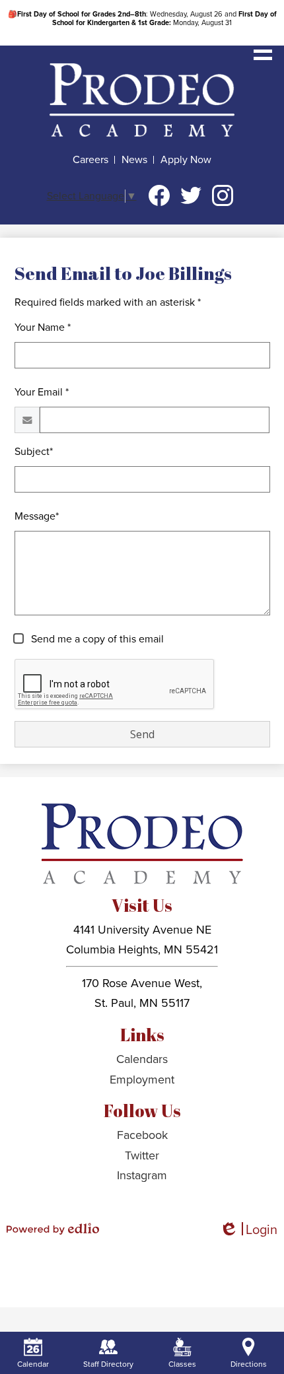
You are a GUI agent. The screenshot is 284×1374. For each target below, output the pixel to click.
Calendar (33, 1364)
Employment (142, 1079)
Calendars (142, 1059)
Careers (90, 159)
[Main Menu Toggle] (262, 50)
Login (248, 1230)
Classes (182, 1364)
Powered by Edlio (53, 1228)
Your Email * (42, 392)
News (134, 159)
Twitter (191, 195)
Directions (249, 1364)
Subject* (34, 451)
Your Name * (43, 327)
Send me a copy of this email (96, 639)
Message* (37, 516)
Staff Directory (108, 1364)
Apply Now (185, 159)
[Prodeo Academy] (142, 100)
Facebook (159, 195)
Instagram (222, 195)
